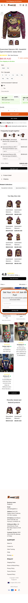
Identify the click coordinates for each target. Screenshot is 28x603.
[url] (12, 509)
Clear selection (5, 91)
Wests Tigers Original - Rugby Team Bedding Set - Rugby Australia (7, 320)
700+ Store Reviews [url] (13, 55)
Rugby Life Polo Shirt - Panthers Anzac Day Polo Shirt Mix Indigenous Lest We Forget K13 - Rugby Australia (21, 319)
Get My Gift (15, 310)
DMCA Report (14, 586)
